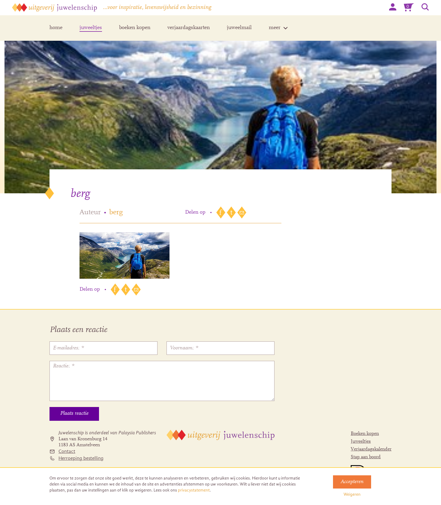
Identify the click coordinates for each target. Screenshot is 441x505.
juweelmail (239, 28)
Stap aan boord (366, 457)
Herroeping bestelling (81, 458)
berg (116, 212)
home (56, 28)
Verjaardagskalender (371, 449)
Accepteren (352, 482)
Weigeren (352, 494)
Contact (66, 451)
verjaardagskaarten (188, 28)
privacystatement (194, 490)
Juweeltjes (361, 441)
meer (274, 28)
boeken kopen (134, 28)
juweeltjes (91, 28)
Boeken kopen (365, 433)
